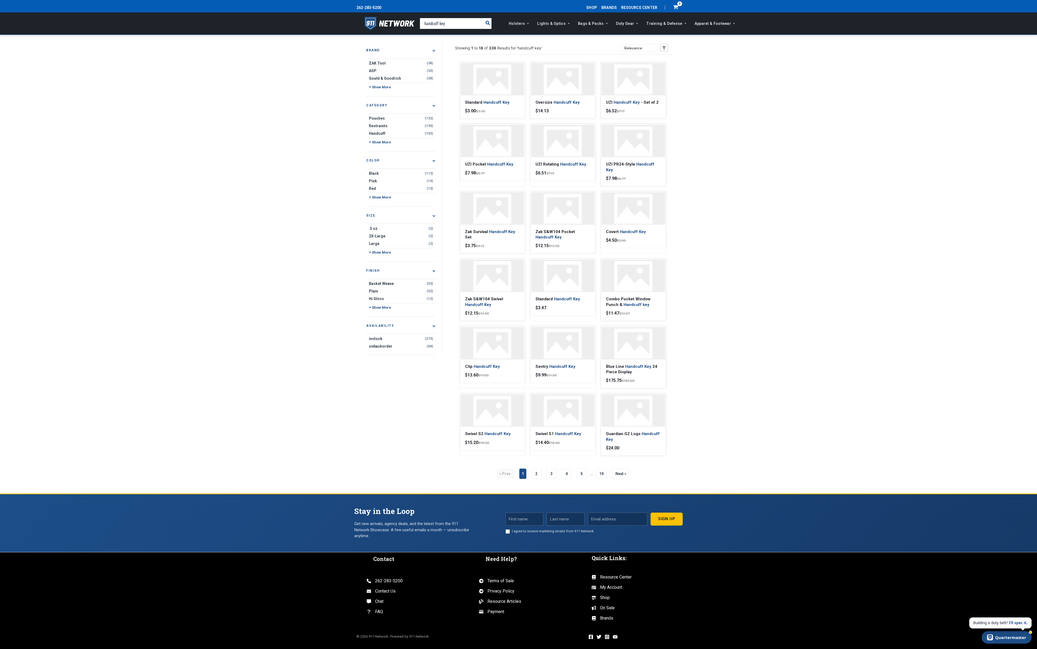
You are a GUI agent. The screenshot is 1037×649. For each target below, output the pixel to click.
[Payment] (491, 612)
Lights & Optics (551, 23)
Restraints (401, 126)
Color (373, 160)
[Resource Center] (612, 577)
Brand (373, 50)
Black (401, 173)
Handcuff (401, 133)
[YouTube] (615, 636)
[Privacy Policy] (496, 591)
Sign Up (666, 518)
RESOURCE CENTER (639, 7)
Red (401, 188)
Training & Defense (664, 23)
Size (370, 215)
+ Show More (380, 87)
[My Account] (607, 587)
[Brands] (602, 618)
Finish (373, 271)
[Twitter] (599, 636)
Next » (620, 474)
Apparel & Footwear (713, 23)
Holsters (517, 23)
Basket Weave (401, 283)
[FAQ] (375, 612)
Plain (401, 291)
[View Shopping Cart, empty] (676, 7)
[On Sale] (603, 608)
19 (601, 474)
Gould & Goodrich (401, 78)
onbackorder (401, 346)
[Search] (487, 23)
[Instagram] (607, 636)
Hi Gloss (401, 299)
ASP (401, 71)
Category (376, 105)
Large (401, 243)
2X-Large (401, 236)
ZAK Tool (401, 63)
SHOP (591, 7)
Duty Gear (625, 23)
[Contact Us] (381, 591)
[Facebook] (590, 636)
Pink (401, 181)
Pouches (401, 118)
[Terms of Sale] (496, 581)
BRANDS (609, 7)
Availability (380, 326)
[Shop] (601, 597)
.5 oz (401, 228)
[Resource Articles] (500, 601)
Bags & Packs (591, 23)
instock (401, 339)
